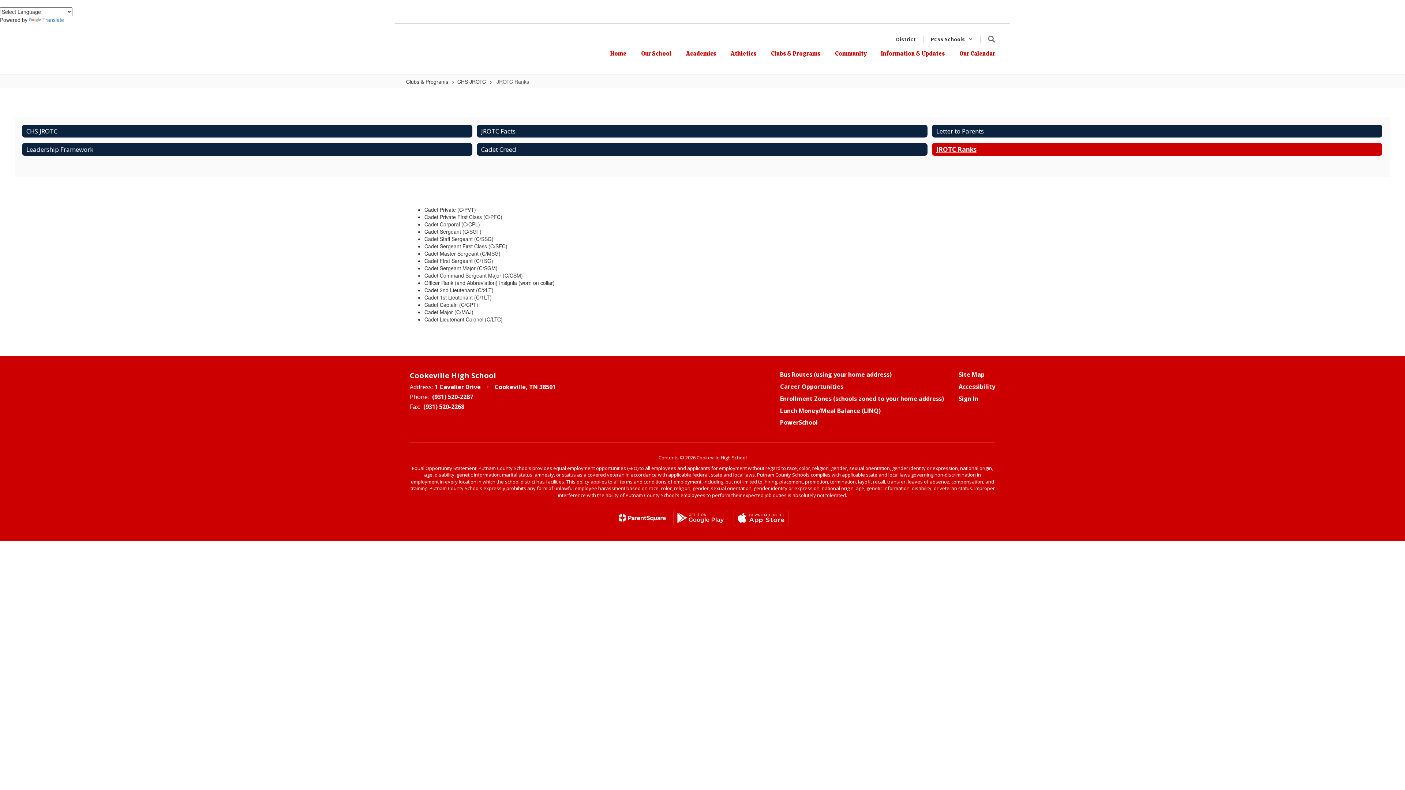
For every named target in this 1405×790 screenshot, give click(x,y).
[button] (952, 39)
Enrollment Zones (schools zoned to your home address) (862, 399)
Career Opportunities (811, 387)
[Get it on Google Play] (700, 518)
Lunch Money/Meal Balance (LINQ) (830, 411)
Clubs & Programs (427, 81)
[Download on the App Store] (761, 518)
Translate (53, 19)
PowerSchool (799, 422)
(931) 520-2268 (443, 407)
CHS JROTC (471, 81)
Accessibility (977, 387)
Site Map (972, 374)
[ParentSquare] (642, 517)
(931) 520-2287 (452, 397)
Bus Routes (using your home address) (836, 374)
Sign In (968, 399)
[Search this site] (991, 39)
